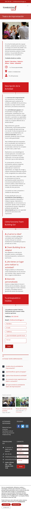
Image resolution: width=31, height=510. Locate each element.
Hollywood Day (6, 434)
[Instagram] (27, 426)
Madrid (7, 61)
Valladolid (18, 63)
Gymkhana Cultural (7, 431)
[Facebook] (18, 426)
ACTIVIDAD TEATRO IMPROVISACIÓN (12, 359)
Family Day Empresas (8, 433)
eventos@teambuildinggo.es (9, 459)
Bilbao (7, 63)
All (3, 356)
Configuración (21, 501)
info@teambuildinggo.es (19, 1)
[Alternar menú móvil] (28, 5)
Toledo (12, 63)
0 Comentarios (21, 411)
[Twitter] (22, 426)
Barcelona (13, 61)
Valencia (20, 61)
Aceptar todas (6, 504)
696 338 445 (14, 316)
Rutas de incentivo (21, 409)
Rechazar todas (16, 504)
